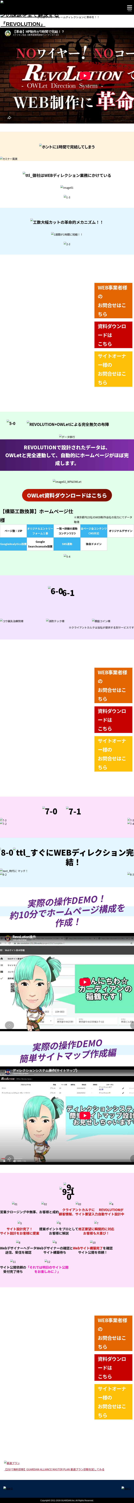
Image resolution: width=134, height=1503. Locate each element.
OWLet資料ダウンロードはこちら (67, 495)
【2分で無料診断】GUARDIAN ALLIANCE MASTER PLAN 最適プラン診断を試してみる (54, 1469)
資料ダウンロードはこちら (112, 334)
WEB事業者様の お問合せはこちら (112, 300)
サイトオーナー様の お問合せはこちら (112, 369)
